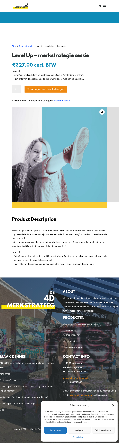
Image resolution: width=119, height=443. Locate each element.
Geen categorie (25, 46)
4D (78, 335)
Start (14, 46)
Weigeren (79, 430)
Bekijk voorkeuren (103, 430)
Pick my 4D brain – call (11, 380)
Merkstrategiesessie (72, 341)
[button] (113, 405)
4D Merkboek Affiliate (73, 347)
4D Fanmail (5, 374)
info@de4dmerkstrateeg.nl (75, 378)
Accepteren (55, 430)
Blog (2, 410)
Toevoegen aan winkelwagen (45, 89)
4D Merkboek (69, 330)
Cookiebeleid (78, 437)
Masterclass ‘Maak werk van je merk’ (80, 324)
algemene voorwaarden (81, 395)
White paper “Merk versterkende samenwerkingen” (24, 397)
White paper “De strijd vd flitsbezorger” (18, 403)
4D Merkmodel (70, 335)
